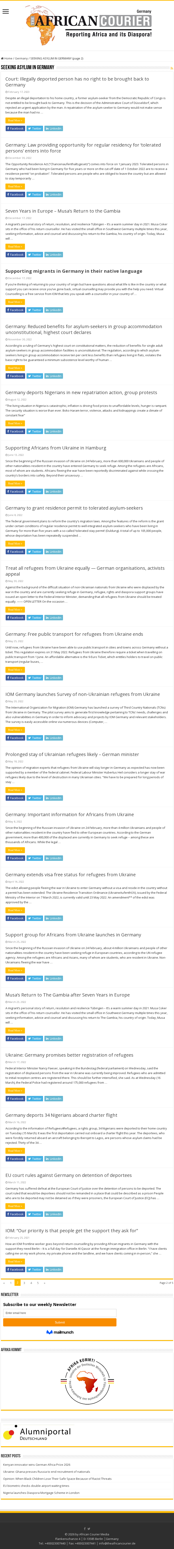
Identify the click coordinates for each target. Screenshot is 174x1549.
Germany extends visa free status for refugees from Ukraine (70, 874)
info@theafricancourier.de (117, 1543)
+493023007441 (85, 1543)
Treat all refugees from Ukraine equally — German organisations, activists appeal (85, 571)
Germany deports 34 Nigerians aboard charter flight (61, 1115)
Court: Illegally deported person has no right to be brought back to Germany (77, 82)
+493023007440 (55, 1543)
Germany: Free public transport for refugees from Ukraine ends (74, 634)
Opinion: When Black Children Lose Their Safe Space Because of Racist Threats (57, 1479)
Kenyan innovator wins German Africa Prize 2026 (36, 1465)
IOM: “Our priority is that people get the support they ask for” (71, 1230)
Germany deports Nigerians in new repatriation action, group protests (81, 392)
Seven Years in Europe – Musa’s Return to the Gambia (62, 211)
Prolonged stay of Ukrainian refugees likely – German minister (72, 754)
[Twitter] (89, 1529)
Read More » (15, 120)
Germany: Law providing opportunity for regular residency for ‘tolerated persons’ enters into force (83, 148)
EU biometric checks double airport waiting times (36, 1486)
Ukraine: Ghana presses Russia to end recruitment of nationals (46, 1472)
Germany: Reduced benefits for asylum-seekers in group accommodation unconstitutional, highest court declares (83, 329)
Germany (21, 58)
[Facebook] (84, 1529)
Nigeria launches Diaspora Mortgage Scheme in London (41, 1493)
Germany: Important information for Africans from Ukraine (69, 814)
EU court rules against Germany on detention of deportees (68, 1175)
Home (8, 58)
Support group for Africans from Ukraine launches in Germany (73, 935)
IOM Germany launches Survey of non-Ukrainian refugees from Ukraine (82, 694)
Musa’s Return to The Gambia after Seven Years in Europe (67, 995)
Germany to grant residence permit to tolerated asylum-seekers (74, 508)
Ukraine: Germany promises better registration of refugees (69, 1055)
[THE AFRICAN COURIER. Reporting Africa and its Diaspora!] (87, 24)
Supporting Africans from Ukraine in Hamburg (55, 448)
